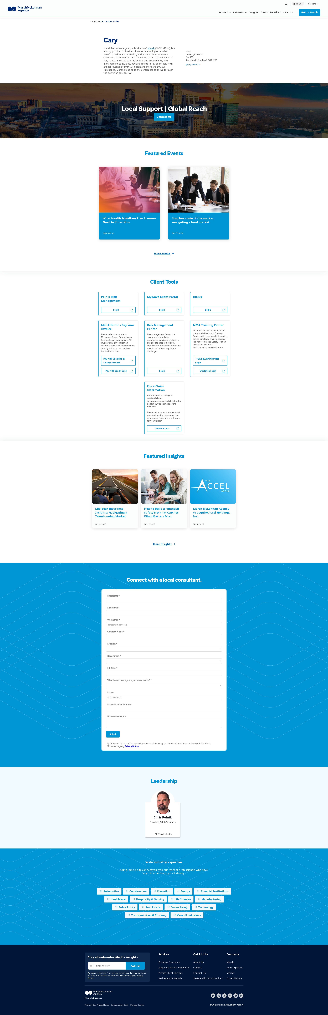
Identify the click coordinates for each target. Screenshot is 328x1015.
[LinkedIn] (241, 995)
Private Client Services (170, 972)
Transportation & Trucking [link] (148, 915)
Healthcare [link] (118, 899)
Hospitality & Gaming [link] (150, 899)
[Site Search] (286, 4)
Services (223, 12)
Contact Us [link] (164, 116)
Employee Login (208, 370)
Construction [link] (138, 891)
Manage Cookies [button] (137, 1005)
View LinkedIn (165, 834)
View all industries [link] (189, 915)
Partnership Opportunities (208, 978)
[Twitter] (224, 995)
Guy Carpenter (235, 967)
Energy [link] (185, 891)
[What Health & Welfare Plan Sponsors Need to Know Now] (129, 190)
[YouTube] (235, 995)
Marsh (151, 48)
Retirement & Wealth (170, 978)
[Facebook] (230, 995)
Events (264, 12)
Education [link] (163, 891)
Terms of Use (90, 1005)
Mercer (230, 972)
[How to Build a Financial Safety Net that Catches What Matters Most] (164, 486)
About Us (198, 962)
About (286, 12)
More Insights (162, 544)
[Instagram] (219, 995)
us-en (298, 4)
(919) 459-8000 (193, 64)
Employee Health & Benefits (173, 967)
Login (116, 309)
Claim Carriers (162, 428)
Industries (238, 12)
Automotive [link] (111, 891)
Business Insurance (169, 962)
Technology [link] (205, 907)
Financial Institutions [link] (214, 891)
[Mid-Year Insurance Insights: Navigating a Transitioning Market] (115, 486)
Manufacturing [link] (211, 899)
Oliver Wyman (234, 978)
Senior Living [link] (179, 907)
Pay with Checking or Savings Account (114, 360)
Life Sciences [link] (183, 899)
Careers (312, 3)
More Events (162, 253)
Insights (253, 12)
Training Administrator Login (207, 360)
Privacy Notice (103, 1005)
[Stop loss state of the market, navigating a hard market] (198, 190)
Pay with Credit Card (116, 370)
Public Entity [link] (127, 907)
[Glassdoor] (213, 995)
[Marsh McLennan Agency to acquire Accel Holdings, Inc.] (213, 486)
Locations (275, 12)
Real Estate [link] (152, 907)
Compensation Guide (119, 1005)
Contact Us (199, 972)
